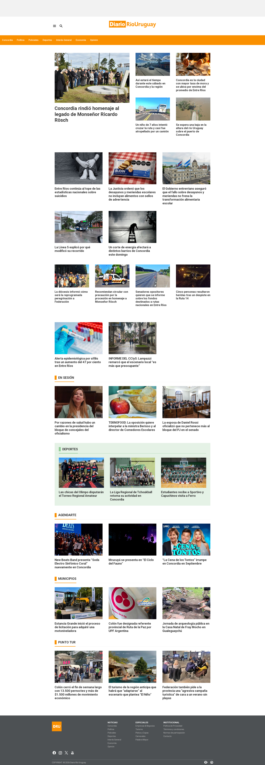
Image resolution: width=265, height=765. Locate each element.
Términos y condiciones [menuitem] (173, 729)
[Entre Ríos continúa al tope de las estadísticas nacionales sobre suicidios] (79, 168)
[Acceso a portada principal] (132, 24)
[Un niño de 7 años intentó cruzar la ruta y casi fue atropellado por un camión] (153, 109)
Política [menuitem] (20, 40)
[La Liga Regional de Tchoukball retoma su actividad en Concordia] (132, 473)
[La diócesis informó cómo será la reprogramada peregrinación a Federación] (72, 275)
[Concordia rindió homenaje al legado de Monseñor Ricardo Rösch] (92, 78)
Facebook (54, 753)
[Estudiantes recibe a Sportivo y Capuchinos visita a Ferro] (183, 473)
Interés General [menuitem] (64, 40)
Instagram (60, 753)
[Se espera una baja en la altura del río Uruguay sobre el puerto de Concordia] (193, 109)
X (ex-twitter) (66, 753)
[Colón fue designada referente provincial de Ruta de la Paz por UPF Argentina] (133, 603)
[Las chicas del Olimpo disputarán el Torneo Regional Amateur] (81, 473)
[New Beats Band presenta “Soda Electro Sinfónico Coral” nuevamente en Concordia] (79, 540)
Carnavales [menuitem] (140, 736)
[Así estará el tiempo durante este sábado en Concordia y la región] (153, 64)
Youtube (72, 753)
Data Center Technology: (210, 762)
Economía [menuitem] (81, 40)
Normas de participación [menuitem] (174, 733)
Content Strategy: (205, 762)
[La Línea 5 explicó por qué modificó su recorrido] (79, 227)
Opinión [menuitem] (94, 40)
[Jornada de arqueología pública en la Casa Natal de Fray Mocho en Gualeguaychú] (186, 603)
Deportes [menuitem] (47, 40)
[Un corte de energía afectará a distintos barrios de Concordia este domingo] (133, 227)
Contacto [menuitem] (167, 736)
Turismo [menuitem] (139, 729)
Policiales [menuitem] (34, 40)
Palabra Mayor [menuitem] (142, 740)
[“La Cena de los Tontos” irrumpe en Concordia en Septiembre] (186, 540)
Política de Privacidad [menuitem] (172, 726)
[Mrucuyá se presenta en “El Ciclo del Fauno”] (133, 540)
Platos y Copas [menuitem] (142, 733)
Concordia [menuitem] (7, 40)
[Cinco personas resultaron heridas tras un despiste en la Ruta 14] (193, 275)
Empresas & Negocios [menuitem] (145, 726)
